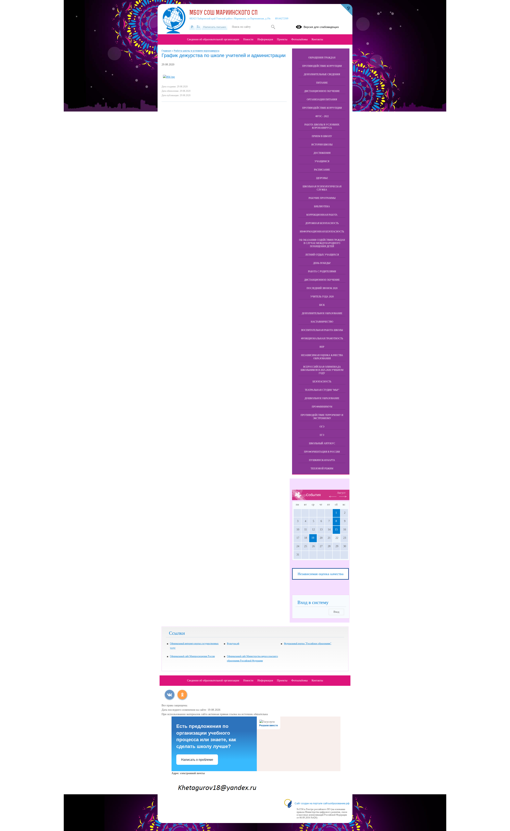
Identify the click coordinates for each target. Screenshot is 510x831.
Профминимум (322, 406)
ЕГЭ (322, 435)
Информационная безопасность (322, 231)
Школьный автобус (322, 443)
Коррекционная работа (321, 214)
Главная (167, 50)
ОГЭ (322, 426)
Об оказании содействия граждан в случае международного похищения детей (322, 243)
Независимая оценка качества (320, 574)
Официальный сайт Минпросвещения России (192, 656)
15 (336, 529)
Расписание (322, 169)
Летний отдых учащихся (322, 254)
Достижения (322, 153)
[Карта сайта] (198, 27)
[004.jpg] (169, 76)
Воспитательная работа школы (322, 330)
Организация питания (322, 99)
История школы (321, 144)
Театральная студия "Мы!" (322, 390)
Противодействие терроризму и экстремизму (322, 417)
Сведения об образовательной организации (213, 39)
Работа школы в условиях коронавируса (196, 50)
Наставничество (322, 321)
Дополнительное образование (322, 313)
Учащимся (322, 161)
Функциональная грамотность (322, 338)
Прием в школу (322, 136)
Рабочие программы (322, 198)
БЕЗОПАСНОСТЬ (322, 381)
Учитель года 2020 (322, 296)
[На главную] (192, 27)
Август (341, 492)
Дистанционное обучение (322, 91)
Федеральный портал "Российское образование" (307, 643)
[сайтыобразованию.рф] (346, 10)
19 (312, 537)
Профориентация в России (322, 451)
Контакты (317, 39)
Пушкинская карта (322, 460)
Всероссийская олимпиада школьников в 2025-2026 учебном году (322, 370)
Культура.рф (233, 643)
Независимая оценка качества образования (322, 357)
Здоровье (322, 178)
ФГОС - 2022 (322, 116)
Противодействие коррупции (322, 66)
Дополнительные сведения (322, 74)
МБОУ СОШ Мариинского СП (223, 13)
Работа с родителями (322, 271)
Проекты (282, 39)
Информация (265, 39)
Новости (248, 39)
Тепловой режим (322, 468)
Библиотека (322, 206)
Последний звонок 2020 (322, 288)
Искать (273, 27)
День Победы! (322, 263)
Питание (322, 82)
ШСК (322, 305)
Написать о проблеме (197, 759)
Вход (336, 611)
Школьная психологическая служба (322, 188)
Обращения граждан (321, 57)
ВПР (322, 346)
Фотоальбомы (299, 39)
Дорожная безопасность (322, 223)
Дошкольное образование (322, 398)
